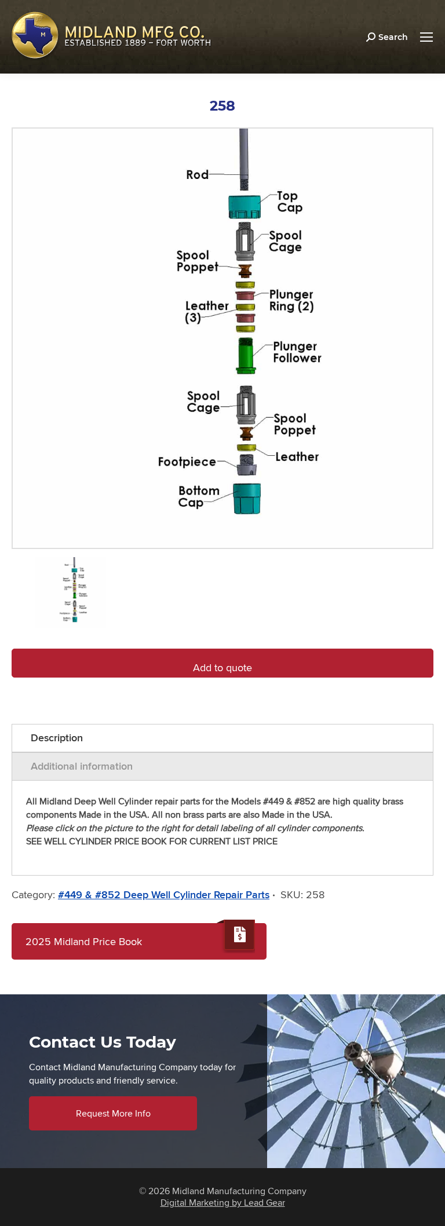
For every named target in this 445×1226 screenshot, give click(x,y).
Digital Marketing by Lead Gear (223, 1202)
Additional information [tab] (82, 766)
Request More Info (113, 1113)
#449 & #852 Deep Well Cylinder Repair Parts (163, 894)
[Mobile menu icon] (426, 37)
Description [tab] (57, 737)
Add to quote (222, 667)
